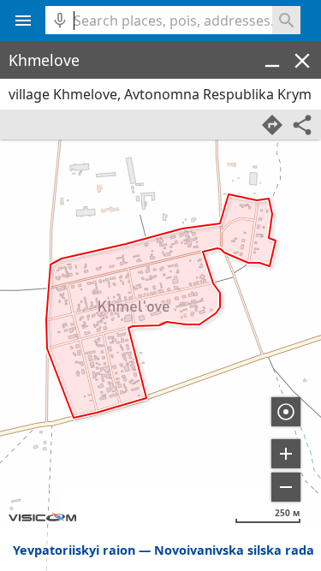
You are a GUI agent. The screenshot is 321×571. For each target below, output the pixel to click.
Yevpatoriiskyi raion (74, 550)
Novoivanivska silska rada (234, 550)
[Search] (286, 20)
